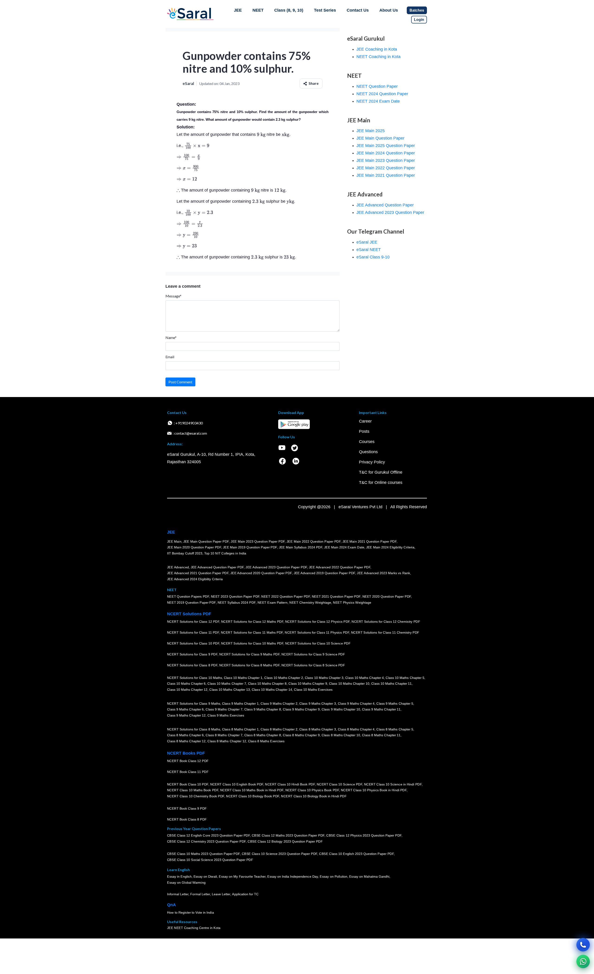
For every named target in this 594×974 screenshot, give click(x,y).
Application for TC (245, 894)
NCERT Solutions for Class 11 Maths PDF (252, 632)
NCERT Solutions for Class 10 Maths (194, 677)
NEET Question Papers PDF (188, 596)
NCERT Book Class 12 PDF (188, 761)
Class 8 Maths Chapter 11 (381, 735)
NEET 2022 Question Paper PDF (285, 596)
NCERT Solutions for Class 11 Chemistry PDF (385, 632)
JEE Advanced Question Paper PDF (217, 567)
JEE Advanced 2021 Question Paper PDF (198, 573)
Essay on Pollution (333, 876)
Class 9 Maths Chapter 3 (317, 703)
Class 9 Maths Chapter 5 (394, 703)
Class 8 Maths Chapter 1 (240, 729)
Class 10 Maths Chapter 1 (243, 677)
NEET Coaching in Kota (378, 56)
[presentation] (261, 134)
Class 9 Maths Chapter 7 (224, 709)
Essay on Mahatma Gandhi (369, 876)
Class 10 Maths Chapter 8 (267, 683)
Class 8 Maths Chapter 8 (262, 735)
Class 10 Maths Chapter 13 (229, 689)
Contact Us (358, 10)
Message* (173, 296)
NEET (258, 10)
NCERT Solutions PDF (189, 614)
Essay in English (179, 876)
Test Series (325, 10)
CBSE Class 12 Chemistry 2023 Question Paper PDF (206, 841)
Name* (171, 337)
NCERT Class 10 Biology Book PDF (252, 796)
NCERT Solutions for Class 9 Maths (193, 703)
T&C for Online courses (380, 482)
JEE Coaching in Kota (376, 49)
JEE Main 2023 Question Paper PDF (258, 541)
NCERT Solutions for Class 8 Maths (193, 729)
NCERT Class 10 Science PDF (339, 784)
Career (365, 421)
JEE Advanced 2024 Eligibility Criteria (195, 579)
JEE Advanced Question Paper (385, 205)
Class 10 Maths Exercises (313, 689)
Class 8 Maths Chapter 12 (186, 741)
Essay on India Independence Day (292, 876)
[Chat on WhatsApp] (583, 961)
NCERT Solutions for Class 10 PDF (193, 643)
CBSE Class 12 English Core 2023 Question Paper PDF (208, 835)
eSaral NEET (368, 249)
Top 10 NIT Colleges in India (225, 553)
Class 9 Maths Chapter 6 (185, 709)
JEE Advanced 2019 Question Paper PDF (324, 573)
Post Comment (180, 382)
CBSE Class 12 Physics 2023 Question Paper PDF (363, 835)
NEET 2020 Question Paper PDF (386, 596)
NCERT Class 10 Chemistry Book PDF (195, 796)
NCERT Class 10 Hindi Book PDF (290, 784)
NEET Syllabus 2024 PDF (237, 602)
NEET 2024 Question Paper (382, 93)
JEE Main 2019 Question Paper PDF (250, 547)
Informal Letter (177, 894)
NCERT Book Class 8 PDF (187, 819)
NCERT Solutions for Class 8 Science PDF (313, 665)
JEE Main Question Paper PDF (206, 541)
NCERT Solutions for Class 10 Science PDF (318, 643)
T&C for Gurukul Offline (380, 472)
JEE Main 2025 (370, 130)
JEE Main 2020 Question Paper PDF (194, 547)
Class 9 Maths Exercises (225, 715)
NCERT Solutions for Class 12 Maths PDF (252, 621)
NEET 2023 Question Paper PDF (235, 596)
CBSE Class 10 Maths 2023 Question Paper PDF (203, 854)
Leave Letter (221, 894)
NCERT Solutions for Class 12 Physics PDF (317, 621)
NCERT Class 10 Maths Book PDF (192, 790)
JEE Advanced (178, 567)
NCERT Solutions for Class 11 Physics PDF (317, 632)
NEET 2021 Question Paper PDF (336, 596)
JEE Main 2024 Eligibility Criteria (390, 547)
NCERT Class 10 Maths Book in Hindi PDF (252, 790)
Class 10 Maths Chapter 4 (364, 677)
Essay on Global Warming (186, 882)
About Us (388, 10)
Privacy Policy (372, 462)
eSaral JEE (366, 242)
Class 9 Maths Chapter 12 (186, 715)
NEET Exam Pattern (273, 602)
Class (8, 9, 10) (288, 10)
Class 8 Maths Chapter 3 (317, 729)
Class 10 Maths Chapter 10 (349, 683)
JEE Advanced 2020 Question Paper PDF (261, 573)
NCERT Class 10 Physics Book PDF (312, 790)
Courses (366, 441)
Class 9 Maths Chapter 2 (279, 703)
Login (419, 20)
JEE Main (174, 541)
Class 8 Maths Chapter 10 (341, 735)
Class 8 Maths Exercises (266, 741)
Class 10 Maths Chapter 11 (391, 683)
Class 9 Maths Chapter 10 (341, 709)
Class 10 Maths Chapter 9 (307, 683)
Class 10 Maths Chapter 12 (187, 689)
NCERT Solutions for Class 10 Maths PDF (252, 643)
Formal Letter (200, 894)
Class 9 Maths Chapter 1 (240, 703)
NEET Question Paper (377, 86)
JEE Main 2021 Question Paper (385, 175)
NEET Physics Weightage (352, 602)
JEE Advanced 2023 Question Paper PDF (276, 567)
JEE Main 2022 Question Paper (385, 168)
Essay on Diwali (205, 876)
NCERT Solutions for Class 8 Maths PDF (249, 665)
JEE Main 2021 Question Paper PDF (369, 541)
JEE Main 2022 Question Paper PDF (314, 541)
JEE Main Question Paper (380, 138)
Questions (368, 452)
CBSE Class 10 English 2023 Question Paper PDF (356, 854)
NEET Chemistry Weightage (310, 602)
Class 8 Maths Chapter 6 (185, 735)
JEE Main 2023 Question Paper (385, 160)
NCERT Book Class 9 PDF (187, 808)
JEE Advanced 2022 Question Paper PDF (339, 567)
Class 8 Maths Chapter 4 (356, 729)
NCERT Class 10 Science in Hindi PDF (393, 784)
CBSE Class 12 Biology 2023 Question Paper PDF (285, 841)
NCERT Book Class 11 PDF (187, 772)
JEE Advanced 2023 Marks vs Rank (383, 573)
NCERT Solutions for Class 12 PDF (193, 621)
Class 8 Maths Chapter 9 (301, 735)
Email (169, 357)
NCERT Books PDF (186, 753)
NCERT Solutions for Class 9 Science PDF (313, 654)
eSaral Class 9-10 (373, 257)
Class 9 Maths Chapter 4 (356, 703)
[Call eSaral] (583, 944)
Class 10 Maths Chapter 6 (186, 683)
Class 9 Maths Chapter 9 (301, 709)
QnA (171, 904)
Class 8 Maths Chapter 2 (279, 729)
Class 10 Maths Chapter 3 (324, 677)
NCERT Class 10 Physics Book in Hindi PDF (374, 790)
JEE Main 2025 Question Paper (385, 145)
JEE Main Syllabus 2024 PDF (300, 547)
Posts (364, 431)
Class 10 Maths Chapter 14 (272, 689)
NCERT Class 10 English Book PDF (236, 784)
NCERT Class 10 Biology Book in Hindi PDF (313, 796)
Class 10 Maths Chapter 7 (226, 683)
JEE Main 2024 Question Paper (385, 153)
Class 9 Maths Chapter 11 (381, 709)
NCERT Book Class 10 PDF (187, 784)
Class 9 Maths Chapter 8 (262, 709)
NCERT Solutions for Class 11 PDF (193, 632)
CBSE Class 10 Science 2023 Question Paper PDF (279, 854)
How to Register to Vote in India (190, 912)
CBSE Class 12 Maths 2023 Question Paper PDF (288, 835)
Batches (417, 10)
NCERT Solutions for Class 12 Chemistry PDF (386, 621)
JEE (238, 10)
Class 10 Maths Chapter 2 (283, 677)
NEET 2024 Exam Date (378, 101)
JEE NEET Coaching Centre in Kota (193, 928)
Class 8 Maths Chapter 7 (224, 735)
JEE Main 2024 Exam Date (344, 547)
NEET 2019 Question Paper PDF (191, 602)
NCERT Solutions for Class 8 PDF (192, 665)
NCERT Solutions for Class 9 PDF (192, 654)
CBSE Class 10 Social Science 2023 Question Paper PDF (210, 860)
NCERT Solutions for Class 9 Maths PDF (249, 654)
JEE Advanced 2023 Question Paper (390, 212)
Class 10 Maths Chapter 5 (405, 677)
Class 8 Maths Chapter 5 (394, 729)
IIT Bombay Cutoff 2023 (184, 553)
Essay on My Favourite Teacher (242, 876)
